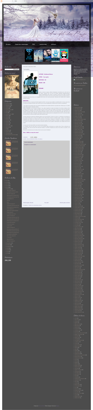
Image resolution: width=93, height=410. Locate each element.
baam (76, 375)
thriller (36, 139)
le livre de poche (78, 390)
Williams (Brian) (78, 307)
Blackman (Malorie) (79, 128)
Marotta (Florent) (78, 231)
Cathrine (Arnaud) (78, 141)
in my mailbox (77, 385)
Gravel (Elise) (77, 182)
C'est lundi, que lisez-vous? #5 (15, 156)
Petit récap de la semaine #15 (13, 195)
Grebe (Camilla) (78, 184)
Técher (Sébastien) (78, 291)
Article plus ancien (65, 202)
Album (7, 111)
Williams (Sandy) (78, 309)
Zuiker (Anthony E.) (78, 312)
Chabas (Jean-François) (79, 144)
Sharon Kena (77, 366)
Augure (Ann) (77, 116)
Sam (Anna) (77, 267)
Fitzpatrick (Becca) (78, 173)
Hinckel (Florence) (78, 197)
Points (76, 359)
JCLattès (76, 338)
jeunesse (7, 103)
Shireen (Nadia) (78, 273)
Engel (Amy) (77, 167)
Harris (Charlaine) (78, 191)
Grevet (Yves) (77, 187)
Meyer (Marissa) (78, 237)
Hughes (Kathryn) (78, 200)
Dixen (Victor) (77, 161)
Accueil (8, 44)
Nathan (76, 350)
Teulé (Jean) (77, 284)
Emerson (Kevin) (78, 166)
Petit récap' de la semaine (80, 355)
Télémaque (77, 371)
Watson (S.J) (77, 298)
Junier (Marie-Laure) (79, 207)
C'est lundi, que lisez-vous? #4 (15, 149)
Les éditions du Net (78, 340)
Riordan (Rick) (78, 257)
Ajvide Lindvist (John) (79, 111)
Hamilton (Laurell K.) (79, 189)
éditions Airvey (78, 396)
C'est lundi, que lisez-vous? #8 (15, 163)
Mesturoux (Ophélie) (79, 235)
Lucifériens (77, 341)
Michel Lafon (77, 346)
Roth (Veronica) (78, 260)
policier (7, 118)
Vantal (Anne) (77, 293)
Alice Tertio (77, 319)
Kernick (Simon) (78, 212)
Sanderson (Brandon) (79, 269)
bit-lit (7, 112)
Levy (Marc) (77, 223)
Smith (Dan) (77, 278)
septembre (9, 246)
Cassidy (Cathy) (78, 136)
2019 (7, 180)
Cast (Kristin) (77, 138)
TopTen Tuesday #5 (11, 203)
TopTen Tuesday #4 (11, 215)
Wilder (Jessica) (78, 306)
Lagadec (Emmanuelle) (79, 216)
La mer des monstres (11, 222)
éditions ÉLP (77, 397)
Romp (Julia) (77, 259)
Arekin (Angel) (78, 113)
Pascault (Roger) (78, 250)
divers (76, 381)
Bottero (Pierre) (78, 129)
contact (53, 44)
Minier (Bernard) (78, 240)
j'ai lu (76, 387)
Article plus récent (28, 202)
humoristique (8, 125)
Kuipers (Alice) (78, 214)
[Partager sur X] (33, 137)
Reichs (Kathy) (78, 254)
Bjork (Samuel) (78, 125)
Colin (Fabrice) (78, 153)
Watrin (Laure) (78, 297)
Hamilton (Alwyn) (78, 188)
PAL (33, 44)
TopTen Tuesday (78, 369)
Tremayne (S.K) (78, 288)
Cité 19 (8, 200)
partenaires (43, 44)
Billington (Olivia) (78, 123)
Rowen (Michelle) (78, 262)
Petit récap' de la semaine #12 (13, 232)
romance (7, 106)
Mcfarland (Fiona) (78, 234)
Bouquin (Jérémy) (78, 131)
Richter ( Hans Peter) (79, 256)
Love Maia (77, 225)
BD (6, 128)
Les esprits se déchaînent (12, 234)
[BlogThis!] (32, 137)
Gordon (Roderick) (78, 181)
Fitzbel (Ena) (77, 172)
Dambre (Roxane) (78, 156)
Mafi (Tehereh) (78, 228)
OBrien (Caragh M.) (79, 245)
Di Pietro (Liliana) (78, 160)
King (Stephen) (78, 213)
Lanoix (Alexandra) (78, 219)
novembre (9, 243)
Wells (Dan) (77, 303)
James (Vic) (77, 204)
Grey (8, 202)
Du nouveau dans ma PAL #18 (13, 219)
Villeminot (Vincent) (79, 294)
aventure (7, 122)
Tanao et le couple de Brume (12, 210)
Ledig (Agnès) (77, 220)
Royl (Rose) (77, 263)
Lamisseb (77, 217)
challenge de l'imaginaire (80, 378)
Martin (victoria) (78, 232)
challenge (77, 377)
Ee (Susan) (77, 164)
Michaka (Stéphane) (79, 238)
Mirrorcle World (41, 405)
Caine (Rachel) (78, 135)
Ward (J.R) (77, 296)
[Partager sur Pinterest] (36, 137)
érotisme (7, 131)
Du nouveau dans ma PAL (80, 332)
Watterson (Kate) (78, 300)
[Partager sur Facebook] (35, 137)
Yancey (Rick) (77, 310)
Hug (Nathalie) (78, 198)
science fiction (8, 109)
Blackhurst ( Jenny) (78, 126)
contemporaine (9, 114)
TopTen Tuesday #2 (11, 241)
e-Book (76, 383)
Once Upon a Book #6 (11, 235)
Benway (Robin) (78, 120)
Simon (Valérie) (78, 275)
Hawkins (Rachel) (78, 192)
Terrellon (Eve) (78, 282)
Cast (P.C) (77, 139)
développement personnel (11, 134)
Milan (76, 349)
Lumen (76, 343)
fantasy (7, 115)
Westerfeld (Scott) (78, 304)
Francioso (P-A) (78, 176)
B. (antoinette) (77, 117)
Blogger (57, 405)
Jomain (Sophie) (78, 206)
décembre (9, 188)
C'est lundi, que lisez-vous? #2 (13, 230)
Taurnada (77, 368)
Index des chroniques (21, 44)
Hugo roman (77, 337)
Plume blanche (78, 356)
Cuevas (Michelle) (78, 154)
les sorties (77, 391)
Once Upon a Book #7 (11, 190)
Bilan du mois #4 (10, 239)
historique (8, 119)
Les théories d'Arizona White (12, 192)
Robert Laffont (77, 365)
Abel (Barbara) (78, 108)
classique (8, 130)
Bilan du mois (77, 324)
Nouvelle (7, 127)
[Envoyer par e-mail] (31, 137)
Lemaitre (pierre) (78, 222)
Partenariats (77, 353)
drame (7, 117)
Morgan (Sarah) (78, 241)
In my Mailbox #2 (10, 198)
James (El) (77, 203)
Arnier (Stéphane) (78, 114)
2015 (7, 187)
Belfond (76, 322)
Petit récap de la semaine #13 (13, 220)
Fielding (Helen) (78, 170)
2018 (7, 182)
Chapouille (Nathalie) (79, 145)
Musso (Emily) (77, 243)
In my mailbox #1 (10, 208)
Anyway (76, 321)
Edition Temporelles (79, 334)
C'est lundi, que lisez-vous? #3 (13, 217)
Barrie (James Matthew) (79, 119)
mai (8, 253)
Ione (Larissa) (77, 201)
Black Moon (77, 325)
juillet (8, 249)
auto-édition (77, 374)
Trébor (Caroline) (78, 290)
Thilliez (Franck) (78, 287)
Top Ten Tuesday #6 (11, 193)
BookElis (76, 327)
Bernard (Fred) (78, 122)
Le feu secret (9, 225)
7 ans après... (9, 237)
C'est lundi (77, 328)
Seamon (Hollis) (78, 270)
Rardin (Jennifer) (78, 253)
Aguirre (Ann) (77, 110)
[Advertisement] (46, 190)
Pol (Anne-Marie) (78, 251)
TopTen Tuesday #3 (11, 227)
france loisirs (77, 384)
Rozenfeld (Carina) (78, 265)
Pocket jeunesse (78, 357)
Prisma (76, 360)
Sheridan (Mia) (78, 272)
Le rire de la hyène (10, 224)
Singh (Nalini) (77, 276)
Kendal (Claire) (78, 210)
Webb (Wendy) (78, 301)
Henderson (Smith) (78, 194)
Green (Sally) (77, 185)
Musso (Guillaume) (31, 139)
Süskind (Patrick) (78, 279)
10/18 (76, 318)
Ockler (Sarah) (78, 247)
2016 (7, 185)
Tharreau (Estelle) (78, 285)
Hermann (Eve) (78, 195)
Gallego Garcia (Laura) (79, 179)
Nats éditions (77, 352)
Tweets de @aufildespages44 (79, 85)
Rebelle (76, 363)
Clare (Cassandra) (78, 148)
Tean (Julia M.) (78, 281)
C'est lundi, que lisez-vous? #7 (15, 170)
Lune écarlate (77, 344)
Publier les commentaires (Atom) (35, 205)
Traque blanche (10, 212)
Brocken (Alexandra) (79, 133)
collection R (77, 380)
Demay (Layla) (78, 158)
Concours (77, 331)
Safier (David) (77, 266)
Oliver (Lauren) (78, 248)
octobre (8, 244)
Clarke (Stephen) (78, 150)
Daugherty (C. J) (78, 157)
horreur (7, 121)
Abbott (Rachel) (78, 107)
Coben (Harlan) (78, 151)
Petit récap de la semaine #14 (13, 207)
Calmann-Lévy (78, 330)
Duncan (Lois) (77, 163)
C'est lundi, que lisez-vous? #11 (15, 142)
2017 (7, 183)
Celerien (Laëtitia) (78, 142)
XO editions (40, 139)
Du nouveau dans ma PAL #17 (13, 229)
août (8, 248)
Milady (76, 347)
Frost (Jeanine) (78, 178)
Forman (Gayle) (78, 175)
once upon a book (78, 393)
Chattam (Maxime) (78, 147)
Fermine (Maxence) (79, 169)
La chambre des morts (11, 213)
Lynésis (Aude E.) (78, 226)
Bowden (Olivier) (78, 132)
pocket (76, 394)
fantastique (8, 105)
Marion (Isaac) (78, 229)
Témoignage (8, 133)
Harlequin (77, 335)
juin (8, 251)
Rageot (76, 362)
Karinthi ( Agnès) (78, 209)
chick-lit (7, 124)
